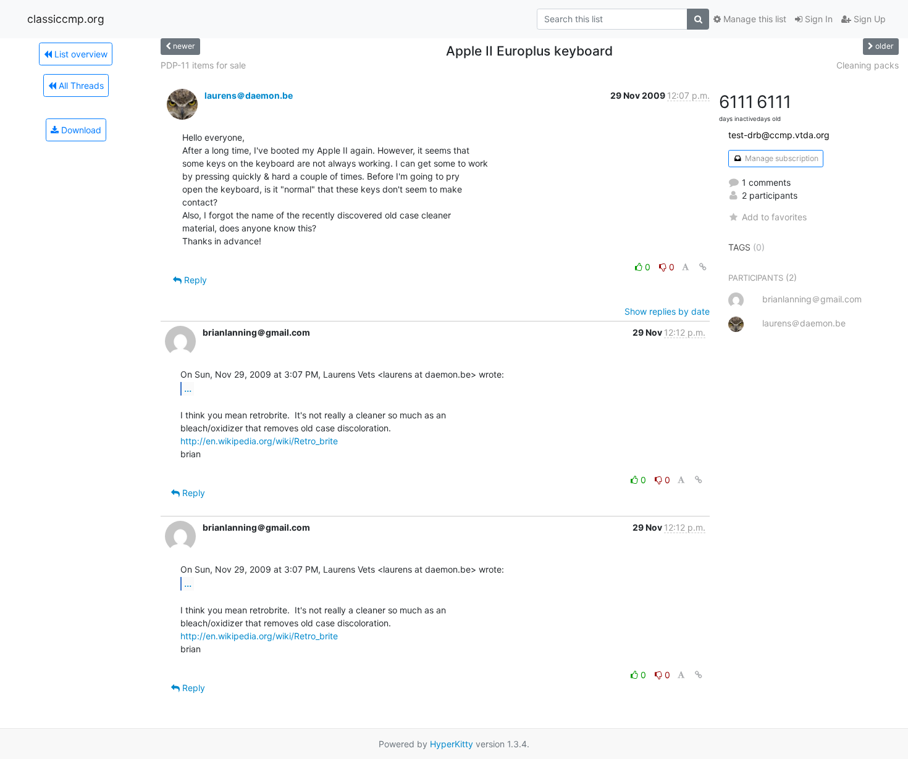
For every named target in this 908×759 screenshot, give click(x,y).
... (187, 388)
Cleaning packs (867, 65)
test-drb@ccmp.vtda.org (779, 135)
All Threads (80, 85)
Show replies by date (667, 311)
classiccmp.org (65, 18)
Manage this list (753, 19)
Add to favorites (774, 217)
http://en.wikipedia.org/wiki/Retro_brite (259, 441)
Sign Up (868, 19)
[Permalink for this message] (703, 267)
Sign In (817, 19)
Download (80, 130)
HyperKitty (451, 744)
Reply (194, 280)
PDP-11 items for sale (203, 65)
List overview (79, 54)
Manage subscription (780, 158)
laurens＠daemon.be (248, 95)
